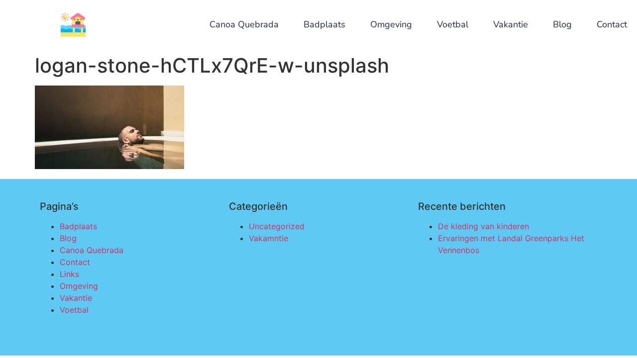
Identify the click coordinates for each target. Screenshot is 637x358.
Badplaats (324, 24)
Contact (612, 24)
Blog (562, 24)
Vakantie (510, 24)
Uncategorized (277, 226)
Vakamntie (268, 238)
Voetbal (452, 24)
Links (69, 274)
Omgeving (391, 24)
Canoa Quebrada (244, 24)
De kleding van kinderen (483, 226)
